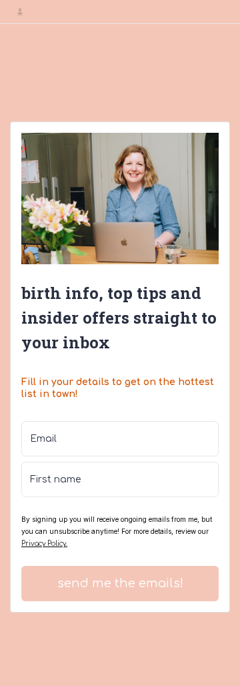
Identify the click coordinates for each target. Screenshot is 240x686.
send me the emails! (120, 583)
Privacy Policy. (44, 543)
